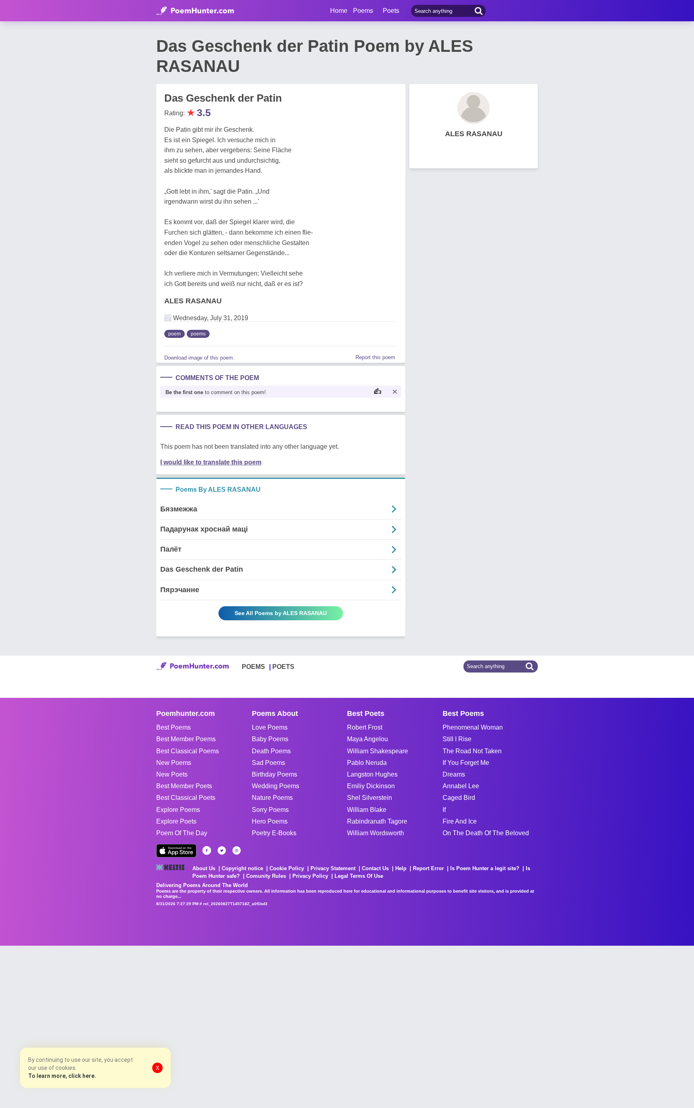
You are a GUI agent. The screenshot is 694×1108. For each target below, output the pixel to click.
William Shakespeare (377, 751)
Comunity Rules (266, 876)
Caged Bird (459, 797)
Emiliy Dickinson (371, 786)
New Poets (172, 774)
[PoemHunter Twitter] (221, 850)
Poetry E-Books (274, 833)
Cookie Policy (286, 868)
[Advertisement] (120, 1026)
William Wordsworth (375, 833)
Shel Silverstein (369, 797)
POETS (283, 666)
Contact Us (375, 868)
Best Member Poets (184, 786)
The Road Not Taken (472, 751)
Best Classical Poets (185, 797)
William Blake (366, 809)
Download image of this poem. (199, 358)
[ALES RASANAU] (473, 108)
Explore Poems (178, 809)
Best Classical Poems (187, 751)
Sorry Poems (270, 809)
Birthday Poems (274, 774)
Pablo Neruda (367, 762)
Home (338, 10)
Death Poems (271, 751)
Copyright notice (242, 868)
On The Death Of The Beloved (486, 833)
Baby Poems (270, 739)
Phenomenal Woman (473, 727)
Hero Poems (270, 821)
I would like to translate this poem (210, 462)
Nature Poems (272, 797)
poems (198, 334)
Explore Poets (176, 821)
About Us (203, 868)
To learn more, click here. (62, 1076)
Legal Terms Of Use (359, 876)
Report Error (428, 868)
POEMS (253, 666)
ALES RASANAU (193, 301)
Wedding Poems (275, 786)
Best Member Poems (186, 739)
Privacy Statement (332, 868)
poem (174, 334)
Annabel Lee (461, 786)
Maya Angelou (367, 739)
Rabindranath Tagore (377, 821)
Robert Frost (364, 727)
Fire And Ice (460, 821)
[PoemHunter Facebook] (206, 850)
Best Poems (173, 727)
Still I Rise (457, 739)
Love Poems (270, 727)
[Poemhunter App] (176, 850)
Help (400, 868)
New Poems (173, 762)
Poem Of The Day (181, 833)
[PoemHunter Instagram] (236, 850)
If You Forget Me (466, 762)
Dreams (454, 774)
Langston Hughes (372, 774)
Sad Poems (268, 762)
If (444, 809)
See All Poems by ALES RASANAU (281, 613)
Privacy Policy (310, 876)
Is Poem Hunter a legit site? (484, 868)
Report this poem (375, 357)
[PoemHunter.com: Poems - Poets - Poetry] (195, 10)
